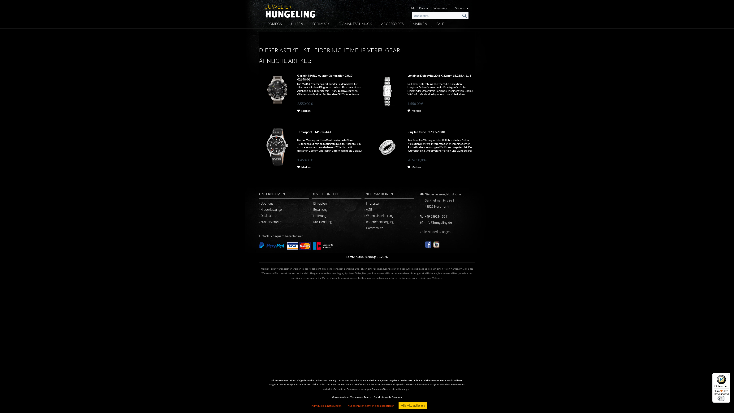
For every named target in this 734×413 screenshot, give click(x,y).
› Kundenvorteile (270, 222)
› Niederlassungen (271, 209)
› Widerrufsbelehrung (379, 216)
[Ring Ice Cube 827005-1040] (387, 147)
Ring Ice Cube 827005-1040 (426, 132)
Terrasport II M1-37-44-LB (315, 132)
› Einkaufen (319, 203)
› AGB (368, 209)
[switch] (721, 398)
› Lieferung (319, 216)
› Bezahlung (319, 209)
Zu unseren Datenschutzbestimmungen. (391, 389)
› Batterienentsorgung (379, 222)
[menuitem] (440, 15)
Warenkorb (441, 8)
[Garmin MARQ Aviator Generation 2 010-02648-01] (277, 91)
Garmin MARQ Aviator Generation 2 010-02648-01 (325, 77)
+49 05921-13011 (437, 216)
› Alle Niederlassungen (435, 232)
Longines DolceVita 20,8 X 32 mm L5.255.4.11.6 (439, 75)
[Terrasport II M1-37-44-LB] (277, 147)
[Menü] (728, 375)
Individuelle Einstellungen (326, 405)
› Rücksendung (322, 222)
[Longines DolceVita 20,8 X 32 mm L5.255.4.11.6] (387, 91)
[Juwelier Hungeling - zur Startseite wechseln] (290, 9)
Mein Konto (419, 8)
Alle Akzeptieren (413, 405)
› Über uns (266, 203)
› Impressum (373, 203)
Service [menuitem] (460, 8)
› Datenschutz (374, 228)
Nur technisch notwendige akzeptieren (371, 405)
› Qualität (265, 216)
